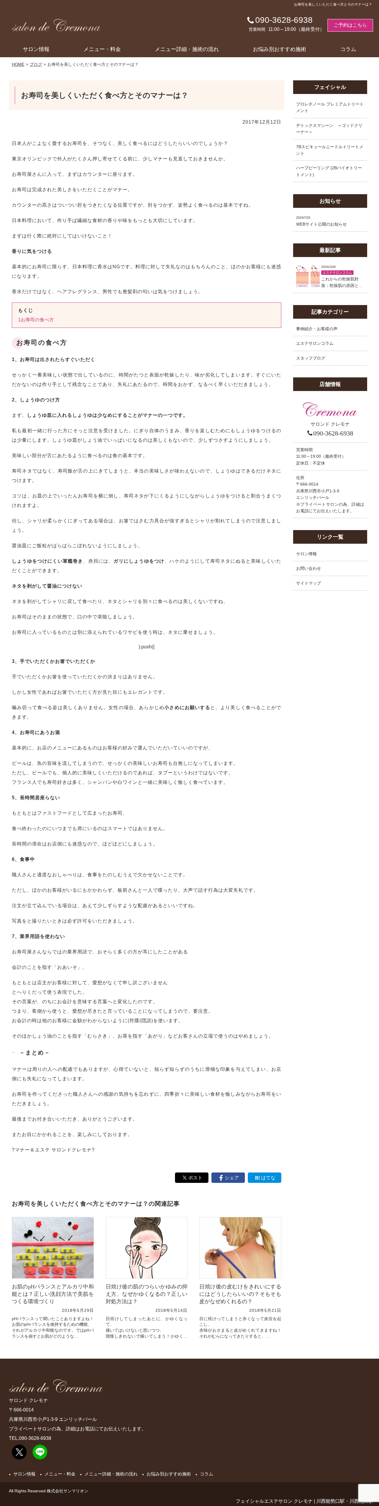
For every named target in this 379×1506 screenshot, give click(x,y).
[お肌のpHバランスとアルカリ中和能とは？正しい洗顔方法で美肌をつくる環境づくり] (53, 1247)
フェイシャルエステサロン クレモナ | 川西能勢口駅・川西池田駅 (304, 1501)
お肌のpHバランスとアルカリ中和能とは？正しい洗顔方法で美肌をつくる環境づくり (53, 1294)
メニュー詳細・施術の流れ (187, 49)
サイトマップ (308, 583)
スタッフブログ (310, 358)
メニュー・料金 (102, 49)
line (40, 1452)
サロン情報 (36, 49)
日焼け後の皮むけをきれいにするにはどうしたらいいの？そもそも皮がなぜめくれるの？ (240, 1294)
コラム (348, 49)
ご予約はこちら (350, 25)
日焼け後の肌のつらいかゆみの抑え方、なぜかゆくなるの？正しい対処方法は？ (147, 1294)
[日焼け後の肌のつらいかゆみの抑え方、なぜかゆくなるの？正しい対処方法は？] (147, 1247)
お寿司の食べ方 (36, 319)
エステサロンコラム (314, 343)
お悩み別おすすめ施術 (279, 49)
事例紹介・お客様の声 (317, 328)
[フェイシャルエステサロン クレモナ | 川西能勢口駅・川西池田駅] (56, 25)
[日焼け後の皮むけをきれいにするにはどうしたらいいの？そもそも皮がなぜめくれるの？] (240, 1247)
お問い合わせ (308, 568)
